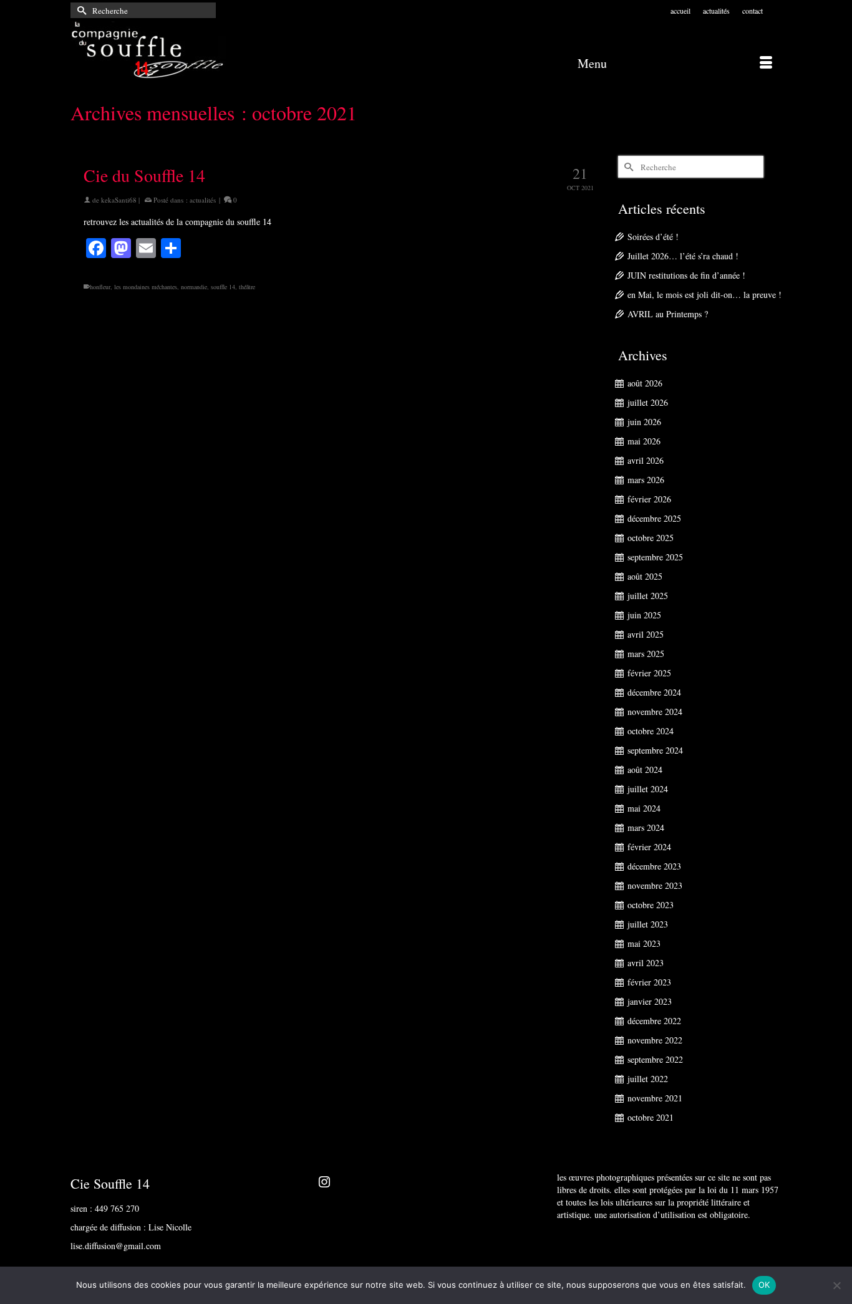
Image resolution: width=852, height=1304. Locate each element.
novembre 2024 (654, 711)
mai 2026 (644, 441)
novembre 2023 (654, 885)
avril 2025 (645, 634)
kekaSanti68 (119, 199)
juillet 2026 (647, 402)
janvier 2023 (649, 1001)
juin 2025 (644, 615)
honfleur (100, 286)
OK (764, 1285)
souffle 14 (223, 286)
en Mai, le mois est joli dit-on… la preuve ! (704, 294)
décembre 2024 (654, 692)
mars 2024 (645, 827)
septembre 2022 (655, 1059)
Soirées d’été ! (653, 236)
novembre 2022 (654, 1040)
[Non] (836, 1285)
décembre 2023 (654, 866)
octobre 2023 (650, 905)
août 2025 (644, 576)
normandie (194, 286)
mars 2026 (645, 480)
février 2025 (649, 673)
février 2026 (649, 499)
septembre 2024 (655, 750)
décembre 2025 (654, 518)
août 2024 (644, 769)
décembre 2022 (654, 1021)
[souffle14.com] (182, 50)
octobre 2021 (650, 1117)
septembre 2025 (655, 557)
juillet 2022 (647, 1079)
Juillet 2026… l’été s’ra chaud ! (682, 256)
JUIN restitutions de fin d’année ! (686, 275)
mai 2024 (644, 808)
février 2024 (649, 847)
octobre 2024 (650, 731)
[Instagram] (324, 1181)
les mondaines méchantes (145, 286)
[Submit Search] (79, 10)
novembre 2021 (654, 1098)
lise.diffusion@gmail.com (115, 1246)
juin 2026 (644, 422)
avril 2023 (645, 963)
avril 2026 (645, 460)
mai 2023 (644, 943)
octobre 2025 (650, 538)
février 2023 (649, 982)
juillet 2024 (647, 789)
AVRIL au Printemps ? (667, 314)
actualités (203, 199)
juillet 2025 (647, 596)
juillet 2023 (647, 924)
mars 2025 (645, 653)
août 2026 (644, 383)
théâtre (247, 286)
